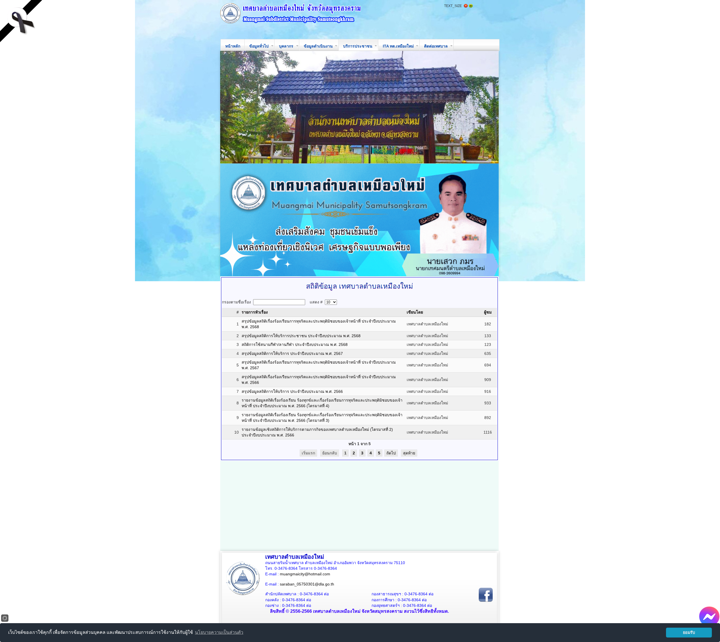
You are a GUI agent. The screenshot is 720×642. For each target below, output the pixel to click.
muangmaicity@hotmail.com (305, 574)
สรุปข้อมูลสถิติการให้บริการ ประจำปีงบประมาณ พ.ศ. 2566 (292, 391)
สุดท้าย (409, 453)
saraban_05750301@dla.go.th (307, 584)
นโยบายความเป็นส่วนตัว (219, 632)
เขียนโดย (415, 312)
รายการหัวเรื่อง (255, 312)
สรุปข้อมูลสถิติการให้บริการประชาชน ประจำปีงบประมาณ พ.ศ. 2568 (301, 336)
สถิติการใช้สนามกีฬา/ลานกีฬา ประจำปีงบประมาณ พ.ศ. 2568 (295, 344)
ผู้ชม (488, 312)
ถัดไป (391, 453)
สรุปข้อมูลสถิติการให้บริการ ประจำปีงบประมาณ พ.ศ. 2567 (292, 353)
